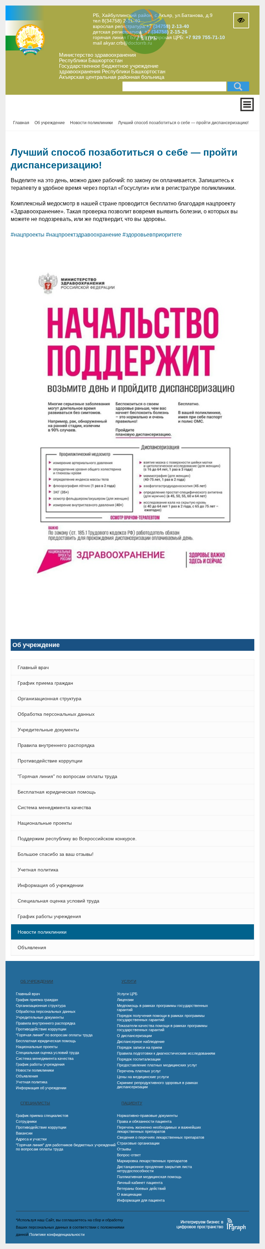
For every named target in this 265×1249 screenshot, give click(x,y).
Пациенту (131, 1103)
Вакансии (24, 1133)
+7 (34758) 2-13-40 (167, 26)
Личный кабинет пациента (140, 1183)
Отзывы (124, 1149)
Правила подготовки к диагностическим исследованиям (166, 1053)
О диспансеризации (134, 1036)
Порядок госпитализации (138, 1059)
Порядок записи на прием (139, 1047)
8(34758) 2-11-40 (121, 21)
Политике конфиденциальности (57, 1234)
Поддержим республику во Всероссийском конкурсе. (77, 838)
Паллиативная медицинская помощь (149, 1177)
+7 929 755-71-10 (205, 37)
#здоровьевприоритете (152, 235)
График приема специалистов (42, 1115)
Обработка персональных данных (56, 714)
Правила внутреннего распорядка (56, 745)
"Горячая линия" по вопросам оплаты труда (67, 776)
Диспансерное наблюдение (141, 1041)
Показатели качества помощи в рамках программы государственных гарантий (162, 1028)
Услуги (128, 981)
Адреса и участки (31, 1139)
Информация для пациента (141, 1200)
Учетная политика (38, 869)
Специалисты (35, 1103)
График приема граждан (45, 683)
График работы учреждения (49, 916)
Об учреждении (36, 981)
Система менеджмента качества (54, 807)
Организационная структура (49, 698)
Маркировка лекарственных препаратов (152, 1161)
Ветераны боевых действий (141, 1188)
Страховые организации (138, 1143)
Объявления (32, 947)
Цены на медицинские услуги (143, 1077)
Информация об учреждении (51, 885)
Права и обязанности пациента (144, 1121)
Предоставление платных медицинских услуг (157, 1065)
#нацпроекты (28, 235)
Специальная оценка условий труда (58, 901)
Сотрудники (26, 1121)
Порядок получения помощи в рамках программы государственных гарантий (161, 1018)
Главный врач (33, 667)
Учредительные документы (48, 729)
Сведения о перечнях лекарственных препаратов (160, 1137)
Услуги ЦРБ (127, 994)
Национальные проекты (45, 823)
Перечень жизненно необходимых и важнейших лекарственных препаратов (159, 1129)
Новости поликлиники (42, 932)
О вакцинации (129, 1194)
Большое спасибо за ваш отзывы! (56, 854)
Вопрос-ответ (129, 1155)
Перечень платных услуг (139, 1071)
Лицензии (125, 1000)
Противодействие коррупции (50, 761)
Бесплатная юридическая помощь (57, 792)
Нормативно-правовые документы (147, 1115)
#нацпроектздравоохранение (83, 235)
